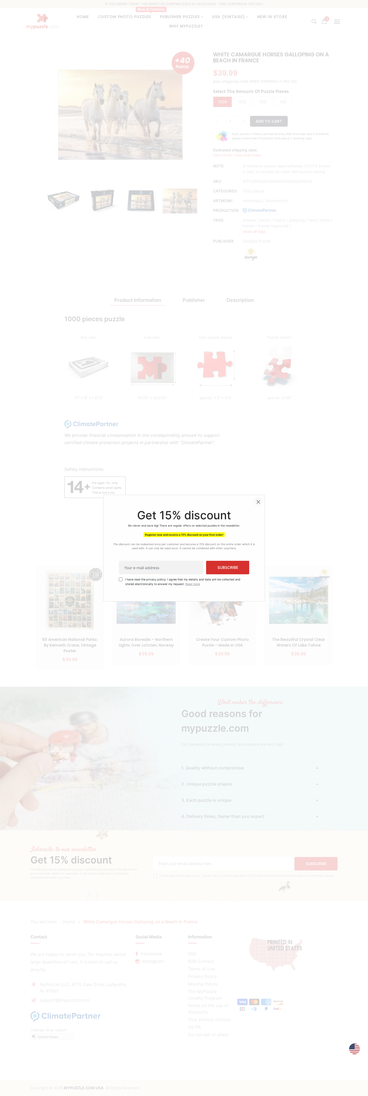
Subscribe (227, 567)
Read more (192, 584)
